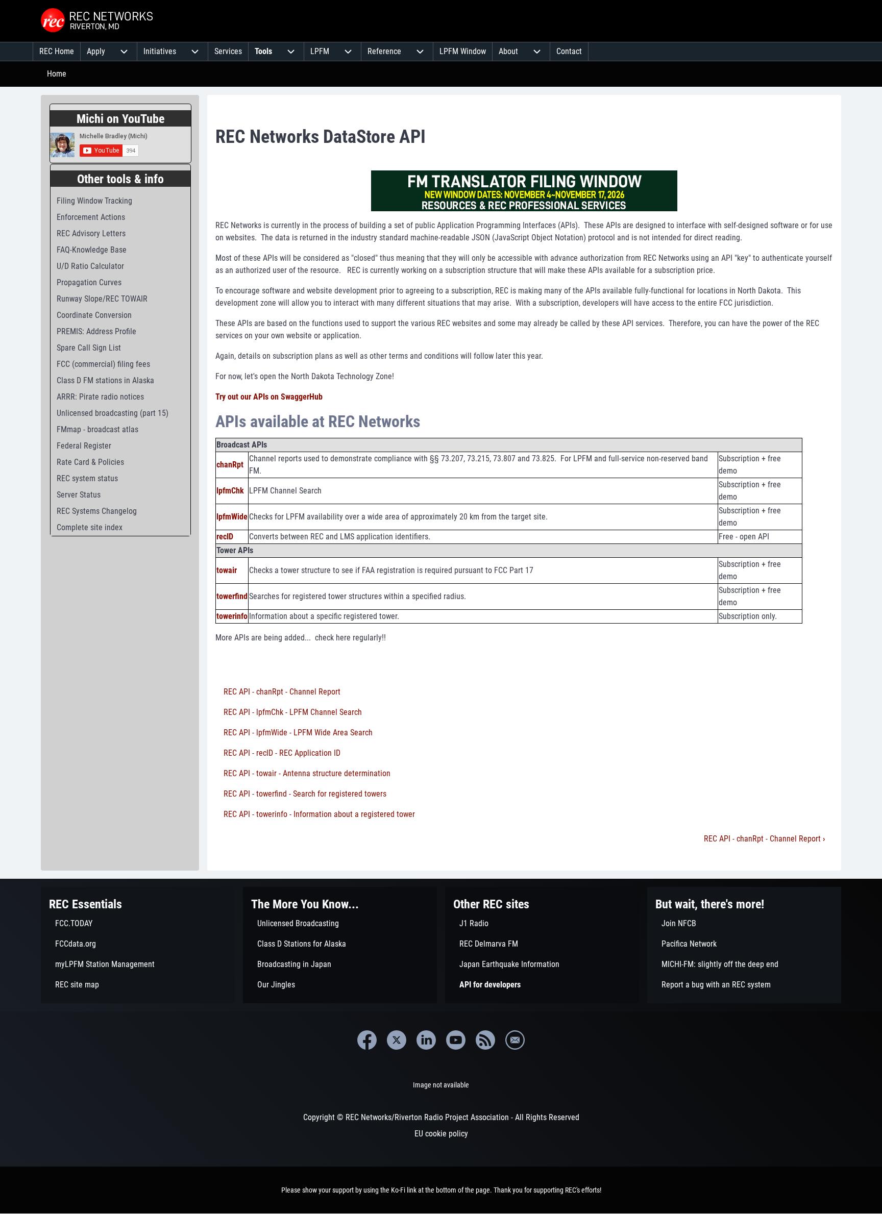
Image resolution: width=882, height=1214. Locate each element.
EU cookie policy (441, 1133)
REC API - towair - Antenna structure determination (307, 773)
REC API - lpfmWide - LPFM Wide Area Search (298, 732)
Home (56, 74)
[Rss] (485, 1040)
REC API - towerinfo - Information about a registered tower (319, 814)
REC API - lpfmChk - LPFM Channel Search (293, 712)
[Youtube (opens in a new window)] (456, 1040)
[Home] (98, 21)
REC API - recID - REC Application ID (282, 753)
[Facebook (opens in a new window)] (367, 1040)
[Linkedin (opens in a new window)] (426, 1040)
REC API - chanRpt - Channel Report (282, 692)
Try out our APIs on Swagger (262, 397)
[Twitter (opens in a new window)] (396, 1040)
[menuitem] (56, 51)
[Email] (515, 1040)
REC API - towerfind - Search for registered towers (305, 794)
